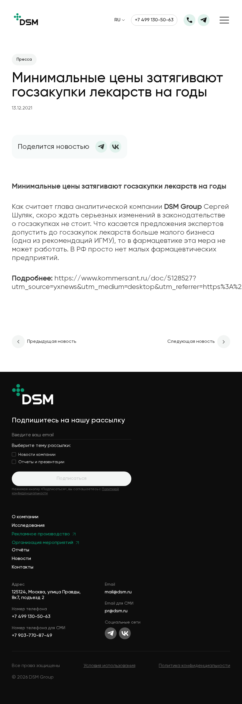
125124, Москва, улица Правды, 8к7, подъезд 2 (46, 595)
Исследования (28, 526)
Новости (21, 559)
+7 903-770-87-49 (32, 635)
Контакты (22, 567)
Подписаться (71, 478)
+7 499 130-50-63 (154, 20)
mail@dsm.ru (118, 592)
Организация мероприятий (42, 543)
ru (117, 20)
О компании (25, 517)
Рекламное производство (41, 534)
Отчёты (20, 550)
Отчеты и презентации (41, 462)
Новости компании (36, 455)
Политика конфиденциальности (194, 665)
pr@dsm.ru (116, 611)
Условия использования (109, 665)
